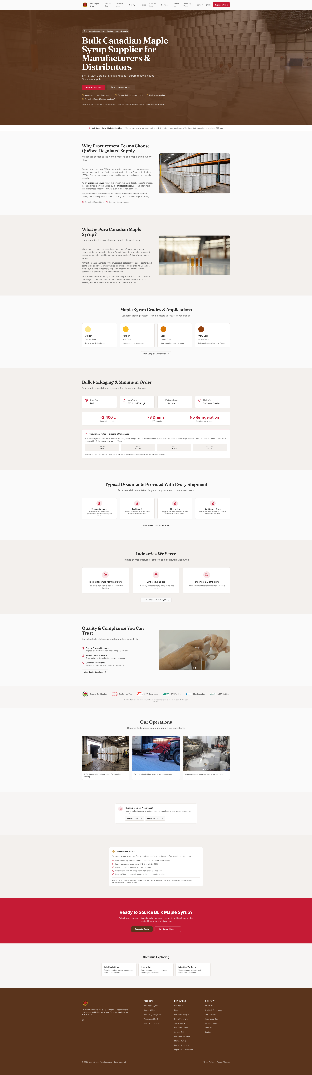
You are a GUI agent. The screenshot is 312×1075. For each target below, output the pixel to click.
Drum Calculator (133, 818)
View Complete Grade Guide (154, 354)
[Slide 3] (186, 191)
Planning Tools (187, 5)
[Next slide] (226, 173)
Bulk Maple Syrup (94, 5)
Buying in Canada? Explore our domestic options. (148, 104)
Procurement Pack (122, 87)
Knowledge (166, 5)
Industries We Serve (182, 1036)
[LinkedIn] (83, 1020)
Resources (209, 1028)
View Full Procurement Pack (154, 525)
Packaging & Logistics (152, 1014)
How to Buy (108, 5)
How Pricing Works (151, 1023)
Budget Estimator (154, 818)
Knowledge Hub (211, 1019)
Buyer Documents (181, 1019)
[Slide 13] (203, 191)
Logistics (142, 5)
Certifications (210, 1014)
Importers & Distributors (183, 1050)
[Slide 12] (202, 191)
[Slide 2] (185, 191)
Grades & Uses (119, 5)
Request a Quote (221, 5)
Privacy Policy (208, 1062)
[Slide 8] (195, 191)
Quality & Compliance (213, 1010)
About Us (176, 5)
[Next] (227, 753)
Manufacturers (180, 1041)
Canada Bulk (152, 5)
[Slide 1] (183, 191)
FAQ (176, 1010)
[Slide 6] (191, 191)
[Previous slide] (163, 173)
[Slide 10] (198, 191)
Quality (132, 5)
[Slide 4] (188, 191)
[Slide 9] (197, 191)
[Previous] (185, 753)
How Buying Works (166, 929)
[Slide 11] (200, 191)
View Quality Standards (93, 672)
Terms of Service (223, 1062)
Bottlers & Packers (181, 1045)
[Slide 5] (190, 191)
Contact (200, 5)
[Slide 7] (193, 191)
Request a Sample (181, 1014)
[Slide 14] (205, 191)
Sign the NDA (179, 1023)
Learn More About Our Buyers (155, 600)
